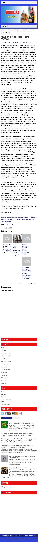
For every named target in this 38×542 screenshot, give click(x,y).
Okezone (4, 397)
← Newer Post (6, 283)
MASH (34, 536)
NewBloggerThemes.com (29, 538)
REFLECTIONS (5, 369)
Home (3, 31)
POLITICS (4, 367)
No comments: (25, 42)
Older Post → (32, 283)
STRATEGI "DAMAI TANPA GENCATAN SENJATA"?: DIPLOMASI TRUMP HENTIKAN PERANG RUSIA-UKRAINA (22, 469)
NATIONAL (4, 364)
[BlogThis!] (7, 228)
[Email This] (6, 228)
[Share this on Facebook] (6, 224)
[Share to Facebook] (11, 228)
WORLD (3, 383)
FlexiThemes (10, 538)
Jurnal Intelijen (5, 404)
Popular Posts (6, 418)
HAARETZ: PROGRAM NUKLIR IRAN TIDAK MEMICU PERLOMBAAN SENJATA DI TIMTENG (26, 273)
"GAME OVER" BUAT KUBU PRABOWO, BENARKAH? (15, 38)
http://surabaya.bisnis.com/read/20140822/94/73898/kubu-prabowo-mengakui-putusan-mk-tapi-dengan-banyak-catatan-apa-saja (19, 219)
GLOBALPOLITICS (6, 353)
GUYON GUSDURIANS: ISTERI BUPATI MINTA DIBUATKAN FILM (26, 249)
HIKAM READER (18, 536)
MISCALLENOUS (6, 361)
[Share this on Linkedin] (13, 224)
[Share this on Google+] (10, 224)
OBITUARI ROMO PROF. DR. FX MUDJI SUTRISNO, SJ (22, 457)
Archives (16, 418)
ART (2, 348)
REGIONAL (4, 372)
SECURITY (4, 380)
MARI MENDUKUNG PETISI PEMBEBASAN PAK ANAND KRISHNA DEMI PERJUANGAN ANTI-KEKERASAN (17, 435)
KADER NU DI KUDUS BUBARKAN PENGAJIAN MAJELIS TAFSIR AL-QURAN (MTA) (17, 446)
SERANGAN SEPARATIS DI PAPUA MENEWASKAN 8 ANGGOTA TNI (7, 248)
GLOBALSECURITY (7, 356)
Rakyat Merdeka (6, 399)
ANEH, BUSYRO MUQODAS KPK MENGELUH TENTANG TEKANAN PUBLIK (16, 250)
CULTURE (4, 350)
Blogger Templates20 (22, 540)
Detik (2, 392)
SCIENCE (4, 378)
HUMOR (3, 359)
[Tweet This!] (8, 224)
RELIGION (4, 375)
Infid (2, 402)
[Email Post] (2, 227)
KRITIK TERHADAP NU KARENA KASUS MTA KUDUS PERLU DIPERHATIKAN (22, 422)
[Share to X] (9, 228)
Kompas (3, 394)
